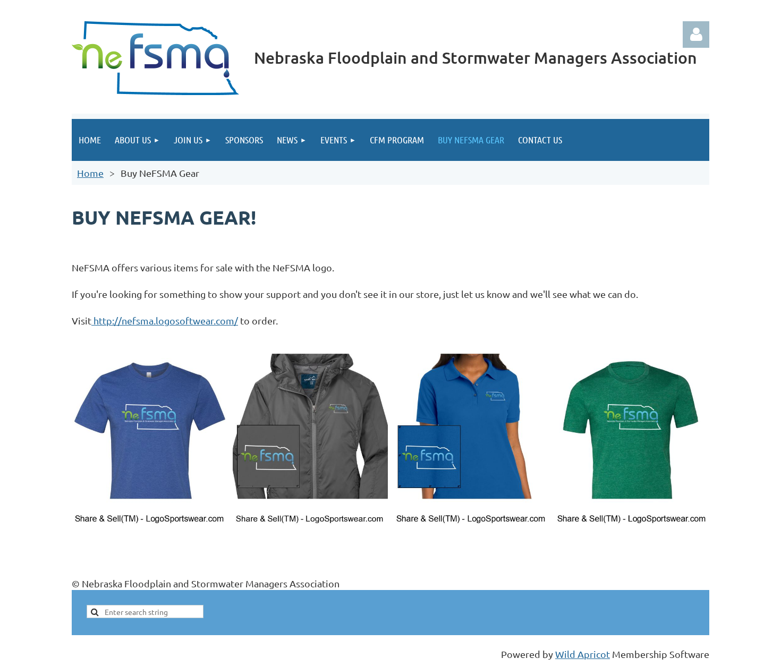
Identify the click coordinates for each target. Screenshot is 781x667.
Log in (696, 34)
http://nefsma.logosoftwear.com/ (164, 320)
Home (90, 172)
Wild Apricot (582, 654)
